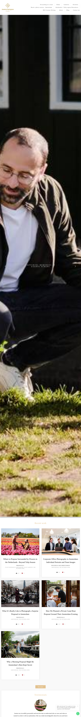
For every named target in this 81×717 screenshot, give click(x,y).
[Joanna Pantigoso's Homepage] (7, 7)
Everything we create (46, 4)
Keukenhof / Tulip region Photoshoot (67, 7)
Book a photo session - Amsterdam (41, 7)
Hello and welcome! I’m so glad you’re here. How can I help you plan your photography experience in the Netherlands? (66, 707)
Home (58, 4)
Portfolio (75, 4)
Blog (68, 10)
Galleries (66, 4)
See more (40, 687)
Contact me (76, 10)
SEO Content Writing (49, 10)
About (61, 10)
